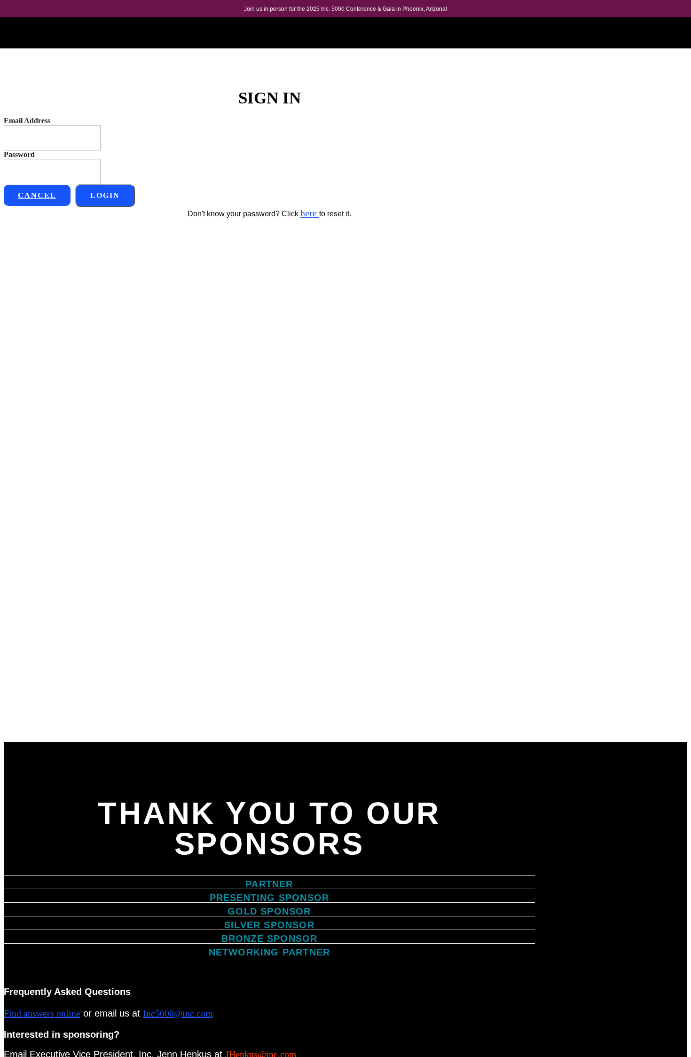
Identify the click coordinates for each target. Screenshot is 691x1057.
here (309, 213)
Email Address (27, 121)
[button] (37, 195)
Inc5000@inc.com (178, 1013)
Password (19, 154)
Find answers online (42, 1013)
